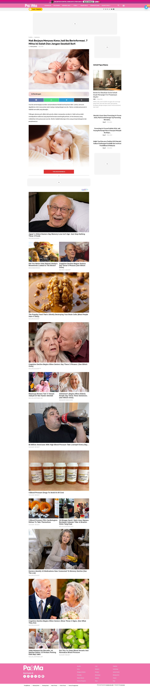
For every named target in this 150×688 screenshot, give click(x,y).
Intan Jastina (33, 46)
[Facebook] (104, 9)
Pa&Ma (30, 37)
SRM (94, 99)
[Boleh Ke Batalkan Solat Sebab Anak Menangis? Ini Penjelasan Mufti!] (107, 80)
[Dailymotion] (114, 9)
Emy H (104, 122)
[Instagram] (106, 9)
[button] (118, 5)
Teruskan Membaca (59, 171)
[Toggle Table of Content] (84, 94)
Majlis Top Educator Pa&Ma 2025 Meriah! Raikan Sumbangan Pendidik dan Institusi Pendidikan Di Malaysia (107, 143)
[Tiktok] (110, 9)
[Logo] (31, 5)
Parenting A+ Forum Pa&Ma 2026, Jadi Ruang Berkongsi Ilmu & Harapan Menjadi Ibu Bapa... (107, 130)
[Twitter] (108, 9)
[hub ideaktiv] (123, 4)
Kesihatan (37, 37)
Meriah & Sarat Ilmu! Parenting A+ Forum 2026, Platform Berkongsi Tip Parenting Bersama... (107, 118)
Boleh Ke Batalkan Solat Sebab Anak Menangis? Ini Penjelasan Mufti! (105, 94)
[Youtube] (112, 9)
